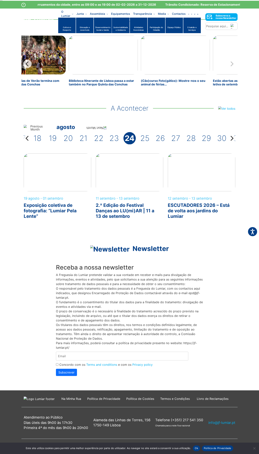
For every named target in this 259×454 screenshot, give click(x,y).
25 (144, 138)
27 (175, 138)
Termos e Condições (175, 399)
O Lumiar (65, 13)
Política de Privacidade (103, 399)
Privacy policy (142, 364)
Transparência (142, 13)
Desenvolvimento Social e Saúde (103, 28)
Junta (80, 13)
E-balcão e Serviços (192, 28)
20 (68, 138)
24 (129, 138)
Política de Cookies (140, 399)
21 (83, 138)
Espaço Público (174, 27)
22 (99, 138)
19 (53, 138)
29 (206, 138)
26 (160, 138)
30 (221, 138)
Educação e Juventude (85, 28)
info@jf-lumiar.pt (221, 422)
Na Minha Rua (71, 399)
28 (191, 138)
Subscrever (66, 372)
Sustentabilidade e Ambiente (120, 28)
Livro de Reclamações (212, 399)
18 (37, 138)
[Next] (231, 138)
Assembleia (97, 13)
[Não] (254, 448)
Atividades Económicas (138, 28)
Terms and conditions (101, 364)
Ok (196, 448)
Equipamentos (120, 13)
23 (114, 138)
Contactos (179, 13)
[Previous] (27, 64)
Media (162, 13)
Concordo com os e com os (105, 364)
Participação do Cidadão (156, 28)
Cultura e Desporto (67, 28)
